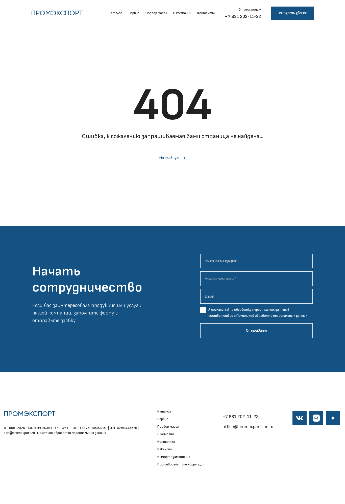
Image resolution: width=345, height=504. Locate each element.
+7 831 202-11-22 (243, 16)
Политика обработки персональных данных (71, 433)
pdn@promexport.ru (19, 433)
